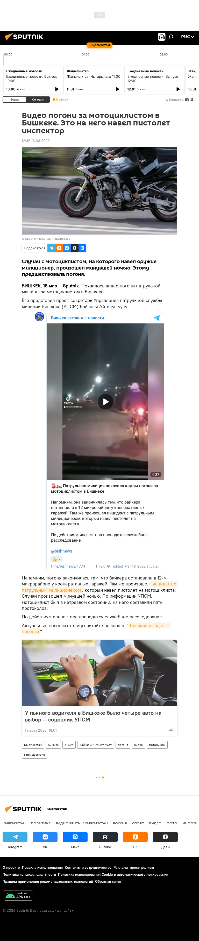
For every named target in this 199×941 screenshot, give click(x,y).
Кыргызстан (33, 745)
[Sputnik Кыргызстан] (25, 41)
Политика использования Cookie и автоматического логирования (113, 874)
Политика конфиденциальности (29, 874)
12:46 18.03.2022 (36, 140)
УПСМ (69, 745)
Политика (41, 823)
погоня (123, 745)
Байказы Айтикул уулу (96, 745)
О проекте (11, 867)
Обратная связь (108, 881)
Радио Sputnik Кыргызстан (82, 823)
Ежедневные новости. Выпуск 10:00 (31, 78)
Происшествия (34, 754)
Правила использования (42, 867)
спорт (138, 823)
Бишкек (53, 745)
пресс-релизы (142, 867)
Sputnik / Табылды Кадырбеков (47, 238)
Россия (120, 823)
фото (172, 823)
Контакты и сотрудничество (88, 867)
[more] (171, 730)
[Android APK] (18, 896)
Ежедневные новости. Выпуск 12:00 (152, 78)
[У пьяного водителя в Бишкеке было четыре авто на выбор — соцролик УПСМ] (99, 673)
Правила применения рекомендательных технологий (48, 881)
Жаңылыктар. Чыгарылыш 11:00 (93, 76)
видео (138, 745)
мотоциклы (157, 745)
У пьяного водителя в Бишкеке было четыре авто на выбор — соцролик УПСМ (93, 716)
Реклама (120, 867)
